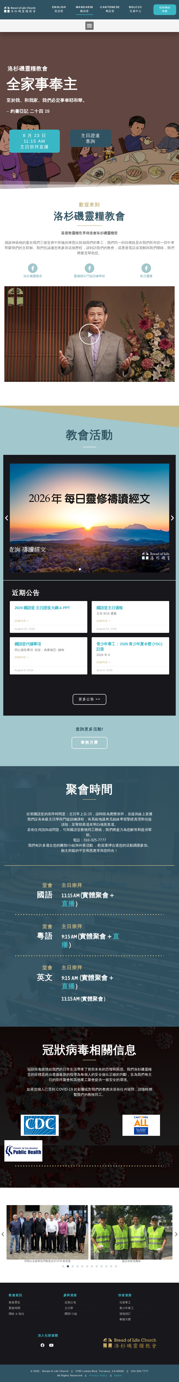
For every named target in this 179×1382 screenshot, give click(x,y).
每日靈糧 (146, 276)
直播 (68, 903)
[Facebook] (42, 1345)
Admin (118, 1375)
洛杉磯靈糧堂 (32, 276)
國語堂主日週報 (109, 608)
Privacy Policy (98, 1375)
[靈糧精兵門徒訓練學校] (89, 268)
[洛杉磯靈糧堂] (33, 268)
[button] (89, 26)
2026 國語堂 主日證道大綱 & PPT (42, 608)
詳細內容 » (22, 620)
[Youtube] (51, 1345)
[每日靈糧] (146, 268)
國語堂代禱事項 (28, 644)
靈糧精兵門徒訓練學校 (89, 276)
